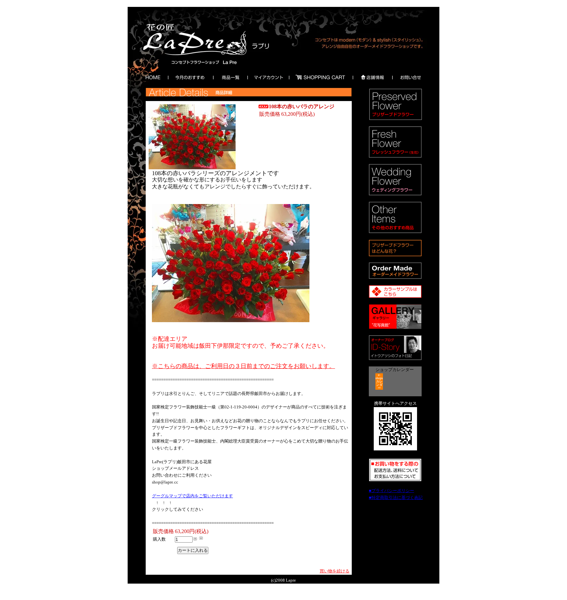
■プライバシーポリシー (391, 490)
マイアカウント (268, 77)
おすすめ (188, 77)
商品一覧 (229, 77)
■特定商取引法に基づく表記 (396, 497)
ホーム (151, 77)
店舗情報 (372, 77)
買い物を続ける (334, 571)
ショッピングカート (320, 77)
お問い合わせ (410, 77)
